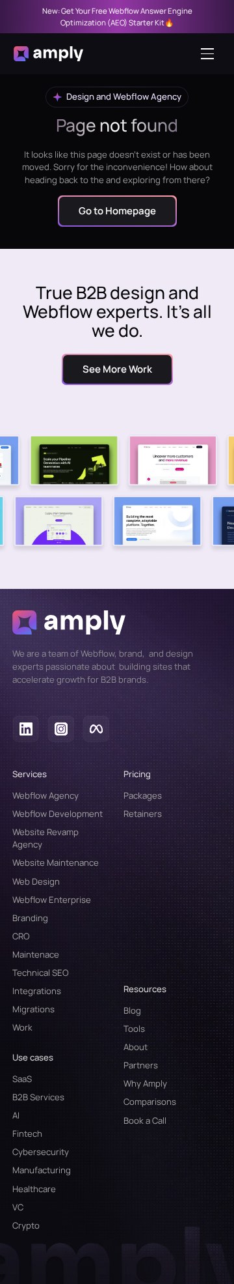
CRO (21, 936)
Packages (143, 795)
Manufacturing (41, 1170)
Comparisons (150, 1101)
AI (16, 1115)
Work (22, 1027)
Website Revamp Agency (45, 838)
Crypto (26, 1225)
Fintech (27, 1133)
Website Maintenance (55, 862)
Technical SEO (40, 972)
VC (17, 1207)
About (136, 1047)
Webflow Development (57, 814)
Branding (30, 918)
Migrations (33, 1009)
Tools (134, 1028)
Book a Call (145, 1120)
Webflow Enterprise (51, 900)
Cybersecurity (40, 1152)
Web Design (36, 881)
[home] (48, 53)
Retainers (143, 814)
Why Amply (145, 1083)
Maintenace (35, 954)
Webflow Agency (45, 795)
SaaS (22, 1079)
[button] (210, 53)
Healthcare (34, 1189)
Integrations (36, 991)
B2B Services (38, 1097)
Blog (132, 1010)
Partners (141, 1065)
